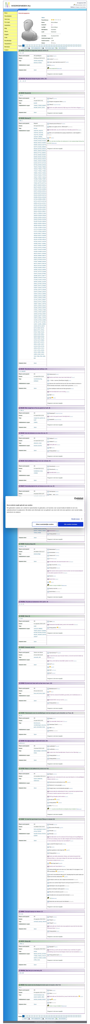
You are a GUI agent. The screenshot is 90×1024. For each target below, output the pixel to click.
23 (77, 45)
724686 (40, 179)
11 (48, 45)
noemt (35, 995)
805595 (40, 165)
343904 (44, 265)
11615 (42, 354)
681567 (40, 187)
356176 (35, 265)
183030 (40, 306)
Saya (56, 441)
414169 (35, 251)
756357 (44, 530)
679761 (44, 187)
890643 (44, 148)
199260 (44, 301)
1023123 (36, 628)
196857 (35, 304)
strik (40, 657)
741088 (35, 179)
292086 (35, 275)
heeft (35, 420)
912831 (40, 146)
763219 (35, 175)
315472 (35, 273)
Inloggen (77, 7)
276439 (40, 277)
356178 (44, 263)
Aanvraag (6, 19)
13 (52, 45)
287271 (40, 275)
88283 (35, 330)
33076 (39, 107)
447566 (40, 239)
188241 (40, 304)
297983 (44, 273)
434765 (44, 241)
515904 (40, 217)
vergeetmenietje (57, 104)
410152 (44, 251)
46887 (38, 338)
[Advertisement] (50, 87)
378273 (35, 259)
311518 (40, 273)
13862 (42, 352)
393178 (35, 253)
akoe (54, 576)
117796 (35, 322)
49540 (35, 338)
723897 (44, 179)
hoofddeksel (37, 471)
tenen (40, 693)
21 (72, 45)
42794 (42, 338)
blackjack (39, 995)
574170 (44, 955)
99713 (39, 326)
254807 (35, 285)
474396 (40, 227)
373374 (44, 259)
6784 (41, 356)
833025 (40, 161)
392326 (35, 255)
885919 (35, 152)
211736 (35, 299)
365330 (44, 261)
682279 (35, 187)
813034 (35, 163)
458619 (44, 233)
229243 (44, 291)
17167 (35, 350)
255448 (44, 283)
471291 (44, 229)
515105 (35, 445)
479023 (44, 225)
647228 (35, 199)
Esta (70, 380)
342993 (40, 267)
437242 (35, 241)
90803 (38, 328)
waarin (35, 778)
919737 (35, 530)
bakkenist (40, 778)
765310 (40, 173)
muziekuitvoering (38, 379)
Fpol (53, 621)
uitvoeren (36, 443)
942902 (44, 142)
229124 (40, 293)
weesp (35, 831)
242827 (35, 287)
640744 (40, 201)
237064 (35, 289)
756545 (40, 530)
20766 (38, 346)
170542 (35, 312)
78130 (42, 332)
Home (5, 13)
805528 (44, 165)
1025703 (36, 132)
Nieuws (6, 31)
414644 (44, 247)
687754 (40, 183)
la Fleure (54, 670)
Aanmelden (83, 7)
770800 (44, 171)
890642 (35, 150)
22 (75, 45)
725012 (35, 532)
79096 (38, 332)
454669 (40, 237)
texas (43, 727)
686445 (40, 185)
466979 (44, 231)
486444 (44, 223)
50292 (42, 336)
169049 (35, 314)
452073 (44, 237)
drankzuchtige (37, 554)
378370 (44, 257)
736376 (35, 630)
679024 (35, 189)
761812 (40, 175)
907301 (40, 953)
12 (50, 45)
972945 (35, 140)
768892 (35, 173)
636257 (35, 207)
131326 (35, 320)
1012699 (41, 134)
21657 (42, 344)
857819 (35, 158)
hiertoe (40, 62)
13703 (43, 107)
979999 (35, 528)
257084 (40, 283)
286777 (44, 275)
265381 (40, 281)
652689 (35, 197)
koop (41, 471)
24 (80, 45)
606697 (44, 105)
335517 (44, 267)
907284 (44, 953)
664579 (40, 193)
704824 (35, 183)
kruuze (58, 533)
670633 (40, 189)
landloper (36, 381)
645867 (44, 199)
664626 (40, 191)
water (35, 626)
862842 (40, 157)
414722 (35, 247)
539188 (40, 215)
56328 (38, 336)
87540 (35, 332)
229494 (40, 291)
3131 (38, 960)
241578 (44, 287)
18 (65, 45)
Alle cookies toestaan (70, 524)
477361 (35, 227)
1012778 (36, 134)
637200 (40, 205)
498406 (44, 221)
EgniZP (61, 827)
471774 (35, 229)
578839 (40, 213)
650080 (44, 630)
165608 (35, 316)
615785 (35, 632)
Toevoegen (7, 22)
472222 (44, 227)
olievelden (39, 727)
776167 (35, 171)
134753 (44, 318)
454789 (35, 237)
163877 (40, 316)
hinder (35, 752)
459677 (40, 233)
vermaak (36, 921)
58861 (42, 334)
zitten (43, 997)
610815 (44, 209)
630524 (35, 209)
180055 (44, 307)
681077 (40, 630)
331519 (40, 269)
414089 (40, 251)
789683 (44, 167)
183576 (35, 306)
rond (42, 725)
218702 (35, 297)
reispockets (40, 60)
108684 (44, 324)
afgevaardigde (37, 750)
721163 (40, 181)
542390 (35, 107)
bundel (35, 103)
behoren (36, 62)
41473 (38, 340)
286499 (35, 277)
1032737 (41, 130)
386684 (40, 255)
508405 (35, 219)
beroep (35, 128)
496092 (35, 223)
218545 (40, 297)
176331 (35, 310)
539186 (44, 215)
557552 (44, 632)
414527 (35, 249)
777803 (44, 169)
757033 (44, 175)
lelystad (39, 831)
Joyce (35, 70)
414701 (40, 247)
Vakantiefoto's (8, 43)
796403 (35, 167)
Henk (57, 374)
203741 (40, 301)
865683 (40, 155)
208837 (44, 299)
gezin (35, 727)
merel (55, 833)
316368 (44, 271)
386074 (44, 255)
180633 (40, 307)
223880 (44, 295)
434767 (40, 241)
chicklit (35, 60)
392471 (40, 253)
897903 (40, 148)
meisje (35, 951)
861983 (44, 157)
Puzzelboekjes (7, 40)
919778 (44, 144)
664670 (35, 191)
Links (5, 37)
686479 (35, 185)
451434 (35, 239)
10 (45, 45)
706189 (44, 181)
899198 (35, 148)
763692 (35, 105)
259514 (35, 283)
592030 (40, 211)
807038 (35, 165)
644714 (35, 201)
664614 (44, 191)
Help (5, 28)
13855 (35, 354)
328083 (44, 269)
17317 (42, 348)
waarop (40, 921)
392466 (44, 253)
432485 (35, 243)
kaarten (39, 997)
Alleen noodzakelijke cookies (45, 524)
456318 (35, 235)
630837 (44, 207)
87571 (38, 330)
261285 (44, 281)
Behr (59, 688)
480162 (40, 225)
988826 (40, 628)
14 (55, 45)
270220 (44, 279)
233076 (35, 291)
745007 (40, 177)
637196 (44, 205)
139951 (35, 422)
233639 (44, 289)
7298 (38, 356)
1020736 (41, 132)
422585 (44, 245)
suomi (55, 98)
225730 (44, 634)
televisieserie (37, 723)
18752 (38, 348)
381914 (35, 257)
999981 (40, 136)
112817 (35, 324)
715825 (40, 105)
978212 (44, 138)
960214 (40, 142)
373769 (40, 259)
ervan (40, 443)
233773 (40, 289)
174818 (40, 310)
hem (38, 418)
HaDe (67, 62)
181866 (35, 307)
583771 (35, 213)
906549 (35, 999)
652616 (40, 197)
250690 (44, 285)
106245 (35, 326)
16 (60, 45)
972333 (44, 140)
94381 (39, 532)
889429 (40, 150)
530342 (35, 217)
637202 (35, 205)
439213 (44, 239)
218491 (44, 297)
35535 (35, 342)
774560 (35, 955)
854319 (40, 158)
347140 (40, 265)
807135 (44, 163)
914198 (35, 833)
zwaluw (56, 749)
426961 (44, 243)
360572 (40, 263)
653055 (40, 195)
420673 (35, 957)
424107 (35, 245)
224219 (40, 295)
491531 (35, 634)
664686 (44, 189)
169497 (44, 312)
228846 (44, 293)
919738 (44, 528)
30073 (38, 342)
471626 (40, 229)
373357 (35, 261)
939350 (35, 144)
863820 (44, 155)
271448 (35, 279)
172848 (40, 957)
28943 (35, 344)
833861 (35, 161)
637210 (40, 203)
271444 (40, 279)
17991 (35, 960)
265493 (35, 281)
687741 (44, 183)
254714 (40, 285)
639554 (35, 203)
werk (37, 693)
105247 (35, 636)
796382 (40, 167)
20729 (42, 346)
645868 (40, 199)
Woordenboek (7, 16)
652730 (44, 195)
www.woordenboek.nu (51, 1021)
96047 (43, 326)
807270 (40, 163)
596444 (35, 211)
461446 (35, 233)
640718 (44, 201)
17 (62, 45)
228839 (35, 295)
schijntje (36, 473)
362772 (35, 263)
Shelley (57, 552)
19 (67, 45)
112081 (39, 324)
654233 (35, 195)
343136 (35, 267)
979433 (40, 138)
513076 (44, 217)
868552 (44, 152)
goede (41, 418)
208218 (35, 301)
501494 (40, 221)
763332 (44, 173)
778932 (40, 169)
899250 (44, 146)
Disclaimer (7, 46)
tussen (44, 829)
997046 (35, 138)
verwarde (36, 657)
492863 (40, 223)
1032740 (36, 130)
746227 (35, 177)
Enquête (6, 34)
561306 (40, 632)
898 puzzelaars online (80, 5)
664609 (35, 193)
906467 (44, 999)
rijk (45, 725)
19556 (35, 348)
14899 (38, 352)
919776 (35, 146)
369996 (40, 261)
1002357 (36, 136)
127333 (40, 320)
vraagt (35, 418)
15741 (38, 350)
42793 (35, 340)
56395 (35, 336)
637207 (44, 203)
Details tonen (75, 519)
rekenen (44, 921)
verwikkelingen (37, 725)
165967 (44, 314)
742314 (44, 177)
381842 (40, 257)
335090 (35, 269)
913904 (35, 835)
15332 (35, 352)
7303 (35, 356)
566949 (35, 215)
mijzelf (59, 652)
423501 (40, 245)
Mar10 (55, 56)
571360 (44, 213)
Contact (6, 50)
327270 (40, 271)
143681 (40, 318)
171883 (44, 310)
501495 (35, 221)
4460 (44, 356)
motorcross (36, 780)
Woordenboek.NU (10, 8)
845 (35, 358)
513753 (40, 445)
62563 (35, 334)
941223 (40, 528)
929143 (40, 144)
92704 (35, 328)
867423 (35, 155)
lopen (43, 693)
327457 (35, 271)
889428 (44, 150)
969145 (35, 953)
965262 (35, 142)
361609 (40, 634)
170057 (40, 312)
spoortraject (39, 829)
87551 (42, 330)
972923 (40, 140)
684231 (44, 185)
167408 (40, 314)
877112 (40, 152)
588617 (44, 211)
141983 (44, 957)
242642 (40, 287)
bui (44, 418)
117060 (44, 322)
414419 (40, 249)
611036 (40, 209)
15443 (42, 350)
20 (70, 45)
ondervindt (43, 750)
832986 (44, 161)
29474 (42, 342)
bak (43, 995)
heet (35, 829)
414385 (44, 249)
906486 (40, 999)
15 (57, 45)
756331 (40, 955)
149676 (35, 318)
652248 (44, 197)
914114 (40, 833)
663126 (44, 193)
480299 (35, 225)
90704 (42, 328)
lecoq (56, 469)
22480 (38, 344)
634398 (40, 207)
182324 (44, 306)
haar (35, 693)
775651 (40, 171)
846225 (44, 158)
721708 (35, 181)
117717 (39, 322)
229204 (35, 293)
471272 (35, 231)
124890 (44, 320)
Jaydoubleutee (61, 871)
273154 (44, 277)
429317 (40, 243)
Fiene (54, 718)
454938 (44, 235)
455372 (40, 235)
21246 (35, 346)
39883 (42, 340)
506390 (40, 219)
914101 (44, 833)
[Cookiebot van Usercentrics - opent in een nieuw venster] (75, 498)
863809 (35, 157)
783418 (35, 169)
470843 (40, 231)
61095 (38, 334)
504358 (44, 219)
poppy (53, 990)
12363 (38, 354)
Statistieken (7, 25)
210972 (40, 299)
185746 (44, 304)
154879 (44, 316)
